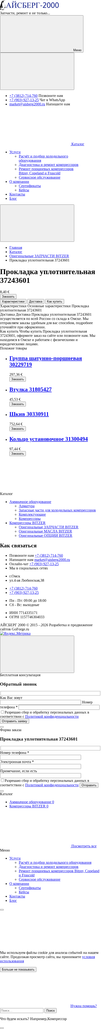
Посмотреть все (83, 846)
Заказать (8, 296)
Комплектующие (32, 514)
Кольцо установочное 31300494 (48, 439)
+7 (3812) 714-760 (23, 96)
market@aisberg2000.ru (27, 104)
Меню (77, 50)
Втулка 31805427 (30, 389)
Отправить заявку (14, 721)
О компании (19, 884)
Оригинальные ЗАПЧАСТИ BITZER (48, 527)
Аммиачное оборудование (30, 502)
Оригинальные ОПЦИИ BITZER (45, 536)
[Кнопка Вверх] (37, 654)
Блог (13, 900)
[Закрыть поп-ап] (2, 727)
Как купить (54, 301)
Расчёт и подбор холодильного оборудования (55, 862)
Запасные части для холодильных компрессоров (57, 510)
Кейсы (24, 892)
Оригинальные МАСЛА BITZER (45, 531)
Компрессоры (30, 519)
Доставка (35, 301)
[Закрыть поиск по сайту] (2, 1028)
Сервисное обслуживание (39, 879)
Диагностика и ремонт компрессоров (48, 867)
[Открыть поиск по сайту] (37, 71)
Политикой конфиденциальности (52, 716)
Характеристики (13, 301)
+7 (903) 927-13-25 (24, 100)
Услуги (15, 858)
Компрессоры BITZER (27, 523)
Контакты (17, 896)
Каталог (77, 144)
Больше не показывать (18, 969)
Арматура (27, 506)
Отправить (89, 785)
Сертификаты (30, 888)
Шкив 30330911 (29, 414)
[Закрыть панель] (2, 909)
